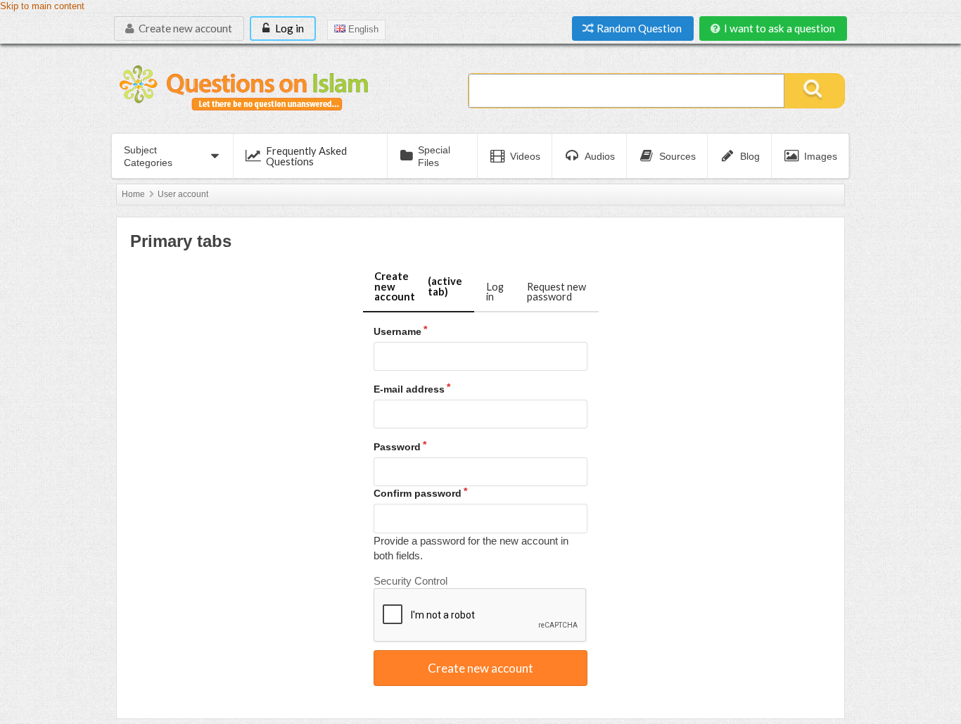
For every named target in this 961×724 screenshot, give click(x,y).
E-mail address (409, 389)
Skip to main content (42, 6)
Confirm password (418, 493)
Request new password (556, 291)
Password (397, 446)
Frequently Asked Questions (306, 155)
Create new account (184, 28)
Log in (288, 28)
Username (397, 331)
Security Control (410, 581)
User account (183, 194)
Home (133, 194)
